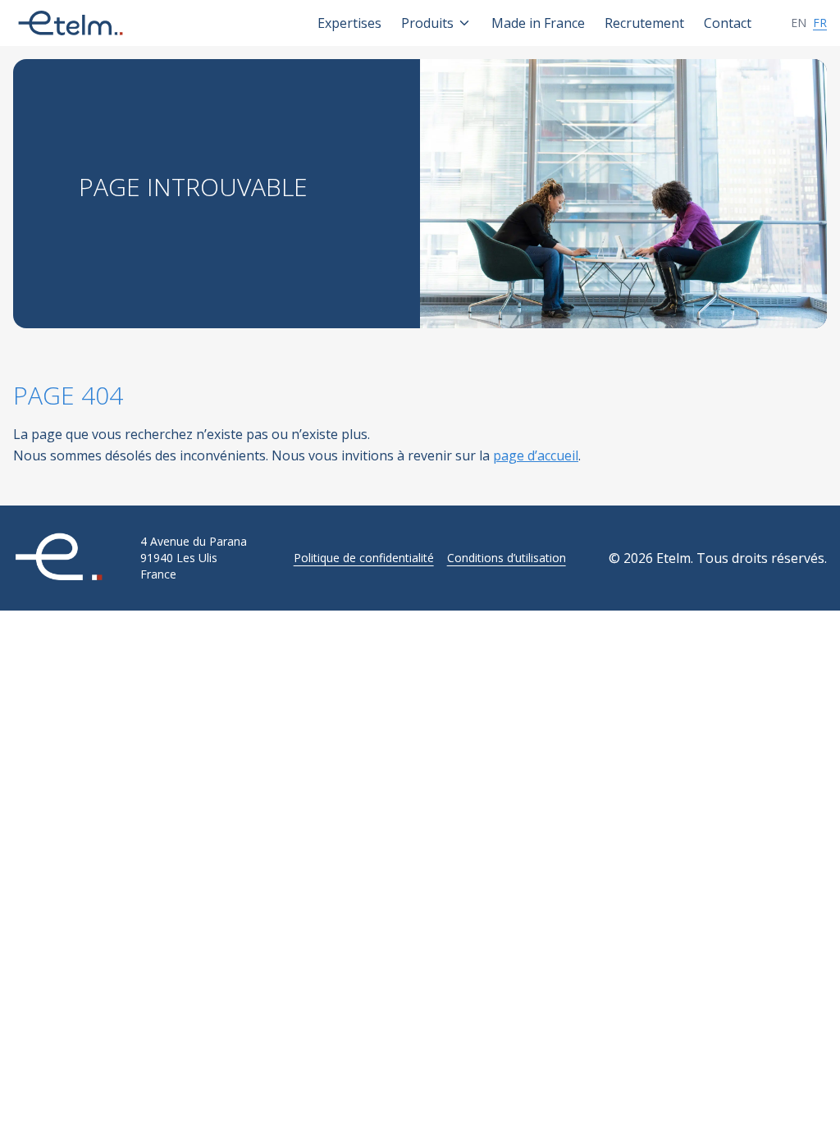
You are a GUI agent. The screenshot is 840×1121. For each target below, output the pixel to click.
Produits (427, 23)
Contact (727, 23)
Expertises (349, 23)
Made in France (538, 23)
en (798, 22)
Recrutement (644, 23)
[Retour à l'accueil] (70, 558)
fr (820, 22)
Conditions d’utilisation (506, 557)
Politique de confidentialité (364, 557)
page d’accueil (535, 455)
